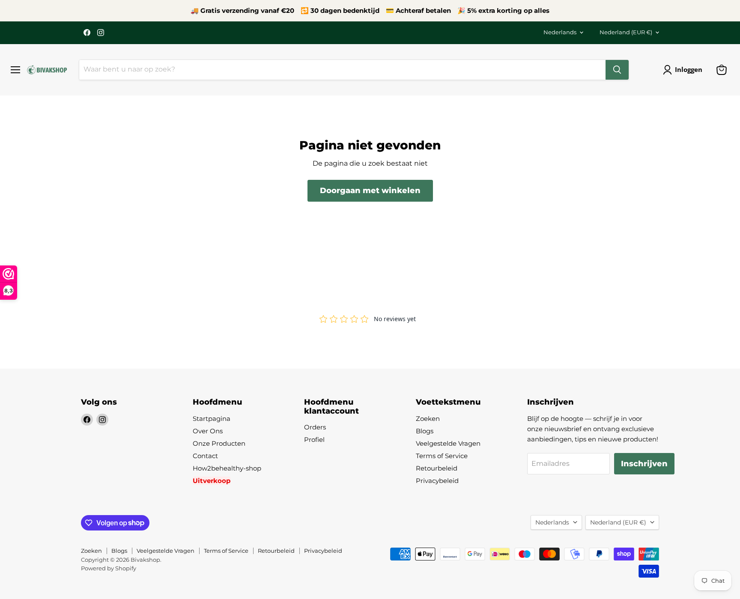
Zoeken (428, 418)
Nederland (626, 32)
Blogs (424, 431)
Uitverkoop (211, 481)
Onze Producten (219, 443)
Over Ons (208, 431)
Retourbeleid (436, 468)
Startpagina (211, 418)
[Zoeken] (617, 70)
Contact (205, 456)
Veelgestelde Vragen (448, 443)
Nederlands (559, 32)
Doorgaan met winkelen (370, 190)
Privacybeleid (437, 481)
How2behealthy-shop (227, 468)
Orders (315, 427)
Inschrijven (644, 463)
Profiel (314, 439)
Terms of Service (442, 456)
